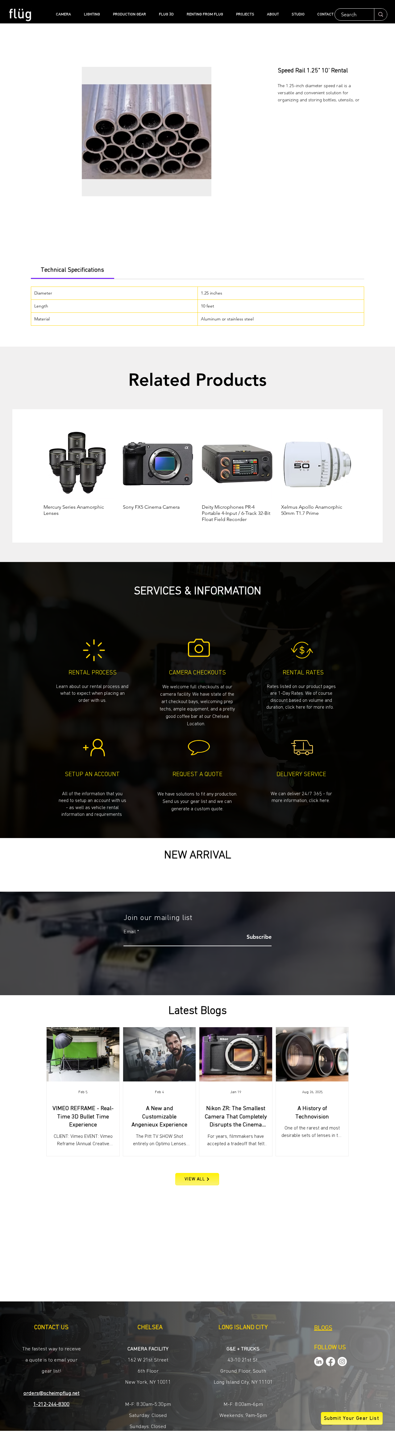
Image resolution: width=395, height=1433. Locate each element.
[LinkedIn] (318, 1361)
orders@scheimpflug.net (51, 1393)
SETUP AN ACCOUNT (92, 774)
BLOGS (323, 1328)
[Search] (380, 14)
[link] (72, 270)
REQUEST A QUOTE (197, 774)
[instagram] (342, 1361)
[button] (197, 801)
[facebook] (330, 1361)
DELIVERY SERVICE (301, 774)
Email (129, 931)
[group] (197, 475)
